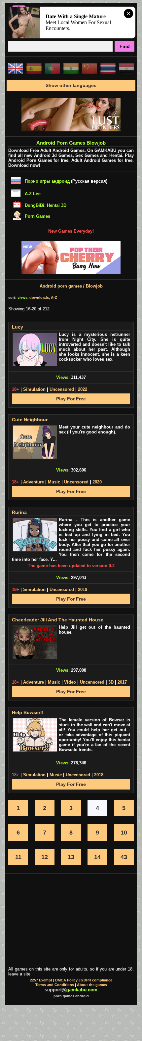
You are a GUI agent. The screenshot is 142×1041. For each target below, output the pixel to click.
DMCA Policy (66, 980)
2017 (122, 682)
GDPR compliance (96, 980)
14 (97, 857)
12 (44, 857)
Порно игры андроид (47, 181)
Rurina (19, 512)
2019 (82, 589)
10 (124, 832)
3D (111, 682)
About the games (92, 985)
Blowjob (94, 286)
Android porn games (61, 286)
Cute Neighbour (30, 419)
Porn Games (37, 216)
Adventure (33, 481)
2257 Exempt (41, 980)
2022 (82, 389)
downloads (39, 297)
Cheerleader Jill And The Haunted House (57, 619)
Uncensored (62, 389)
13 (71, 857)
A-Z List (33, 193)
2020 (97, 481)
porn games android (71, 996)
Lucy (17, 327)
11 (18, 857)
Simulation (34, 389)
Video (70, 682)
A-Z (54, 297)
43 (124, 857)
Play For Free (71, 398)
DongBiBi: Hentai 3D (45, 205)
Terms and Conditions (54, 985)
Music (54, 481)
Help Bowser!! (28, 712)
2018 (98, 774)
